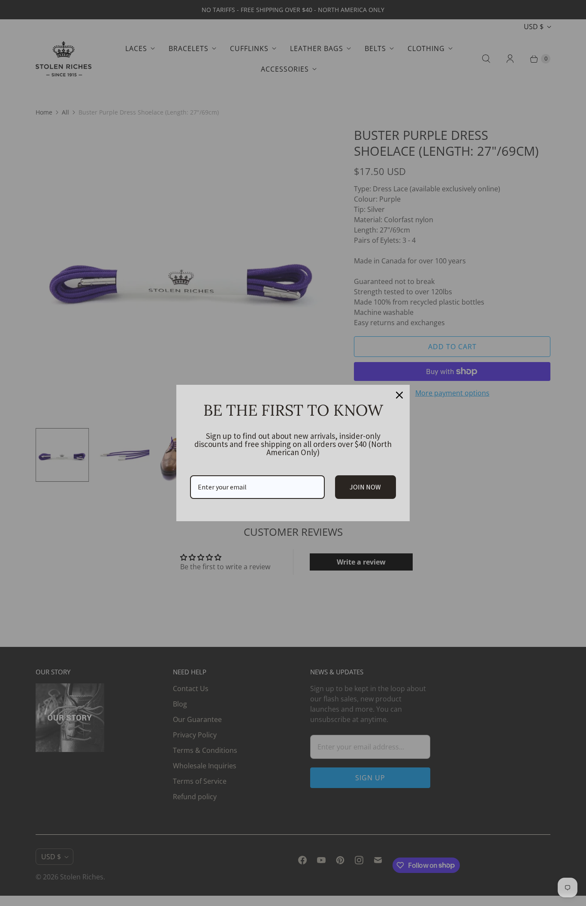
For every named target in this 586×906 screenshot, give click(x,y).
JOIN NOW (365, 487)
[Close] (399, 395)
